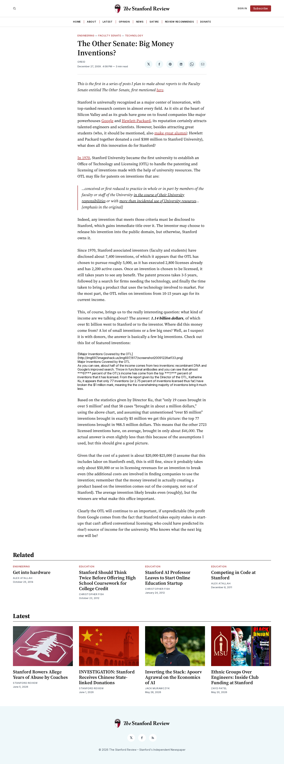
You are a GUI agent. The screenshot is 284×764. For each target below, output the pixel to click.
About (91, 21)
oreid (81, 61)
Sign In (242, 8)
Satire (154, 21)
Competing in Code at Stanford (233, 575)
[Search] (14, 8)
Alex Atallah (22, 578)
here (159, 90)
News (140, 21)
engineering (85, 35)
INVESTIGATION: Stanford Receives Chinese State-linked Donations (107, 677)
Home (77, 21)
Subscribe (260, 8)
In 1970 (83, 157)
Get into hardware (31, 572)
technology (134, 35)
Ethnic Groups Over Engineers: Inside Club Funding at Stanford (234, 677)
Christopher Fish (91, 594)
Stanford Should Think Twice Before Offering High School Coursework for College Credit (107, 580)
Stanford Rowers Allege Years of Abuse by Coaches (40, 674)
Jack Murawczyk (157, 688)
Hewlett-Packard (136, 120)
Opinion (124, 21)
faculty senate (109, 35)
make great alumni (170, 133)
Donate (205, 21)
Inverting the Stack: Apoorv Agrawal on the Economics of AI (173, 677)
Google (107, 120)
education (86, 566)
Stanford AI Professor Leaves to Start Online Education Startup (167, 577)
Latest (108, 21)
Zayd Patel (219, 688)
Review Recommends (179, 21)
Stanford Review (25, 682)
